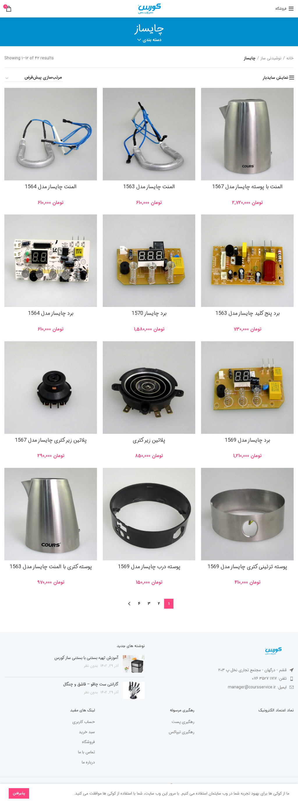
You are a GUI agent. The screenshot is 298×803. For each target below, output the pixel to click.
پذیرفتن (19, 793)
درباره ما (88, 762)
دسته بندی (152, 40)
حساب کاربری (83, 722)
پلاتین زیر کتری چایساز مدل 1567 (51, 440)
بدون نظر (91, 666)
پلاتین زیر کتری (149, 440)
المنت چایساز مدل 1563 (149, 187)
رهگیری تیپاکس (181, 732)
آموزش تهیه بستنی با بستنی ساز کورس (86, 658)
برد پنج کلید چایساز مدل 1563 (247, 313)
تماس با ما (86, 752)
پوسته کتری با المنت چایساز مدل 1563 (51, 567)
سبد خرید (87, 732)
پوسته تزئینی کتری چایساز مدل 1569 (247, 567)
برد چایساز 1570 (149, 313)
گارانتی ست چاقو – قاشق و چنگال (90, 684)
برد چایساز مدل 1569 (247, 440)
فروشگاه (88, 742)
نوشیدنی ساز (270, 58)
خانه (290, 58)
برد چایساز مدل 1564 (50, 313)
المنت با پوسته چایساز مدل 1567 (247, 187)
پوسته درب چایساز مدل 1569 (149, 567)
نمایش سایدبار (275, 78)
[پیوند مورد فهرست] (223, 678)
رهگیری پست (183, 722)
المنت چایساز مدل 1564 (51, 187)
